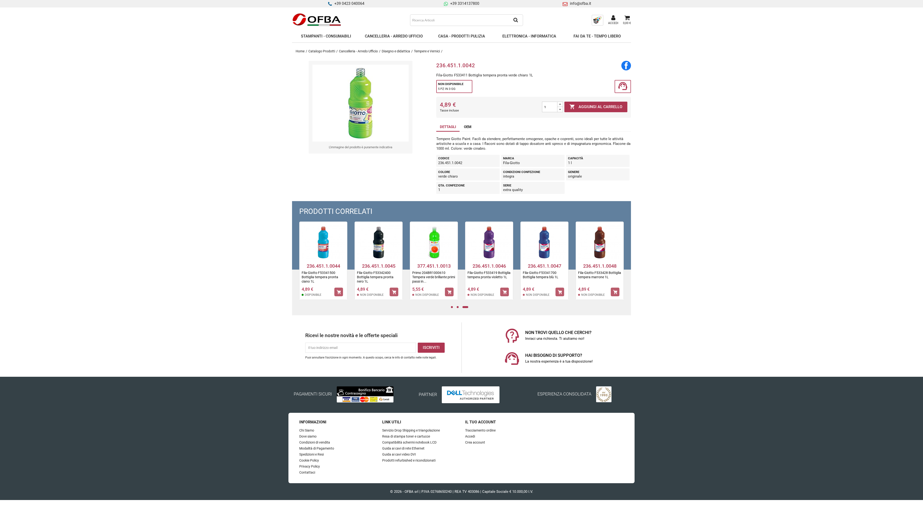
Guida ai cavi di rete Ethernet (403, 448)
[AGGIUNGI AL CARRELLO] (338, 292)
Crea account (475, 442)
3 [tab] (465, 307)
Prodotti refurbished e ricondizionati (409, 460)
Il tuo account (480, 422)
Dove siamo (308, 436)
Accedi (470, 436)
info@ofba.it (580, 3)
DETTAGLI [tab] (448, 127)
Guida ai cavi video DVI (399, 454)
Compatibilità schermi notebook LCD (409, 442)
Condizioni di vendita (314, 442)
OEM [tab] (467, 127)
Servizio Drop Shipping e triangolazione (411, 430)
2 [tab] (459, 307)
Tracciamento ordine (480, 430)
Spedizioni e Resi (311, 454)
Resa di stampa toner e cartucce (406, 436)
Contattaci (307, 472)
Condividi (626, 65)
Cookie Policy (309, 460)
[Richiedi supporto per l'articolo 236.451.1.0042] (622, 87)
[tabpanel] (323, 264)
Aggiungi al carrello (595, 107)
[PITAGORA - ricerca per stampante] (597, 20)
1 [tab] (453, 307)
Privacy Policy (309, 466)
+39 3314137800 (464, 3)
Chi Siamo (306, 430)
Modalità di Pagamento (316, 448)
